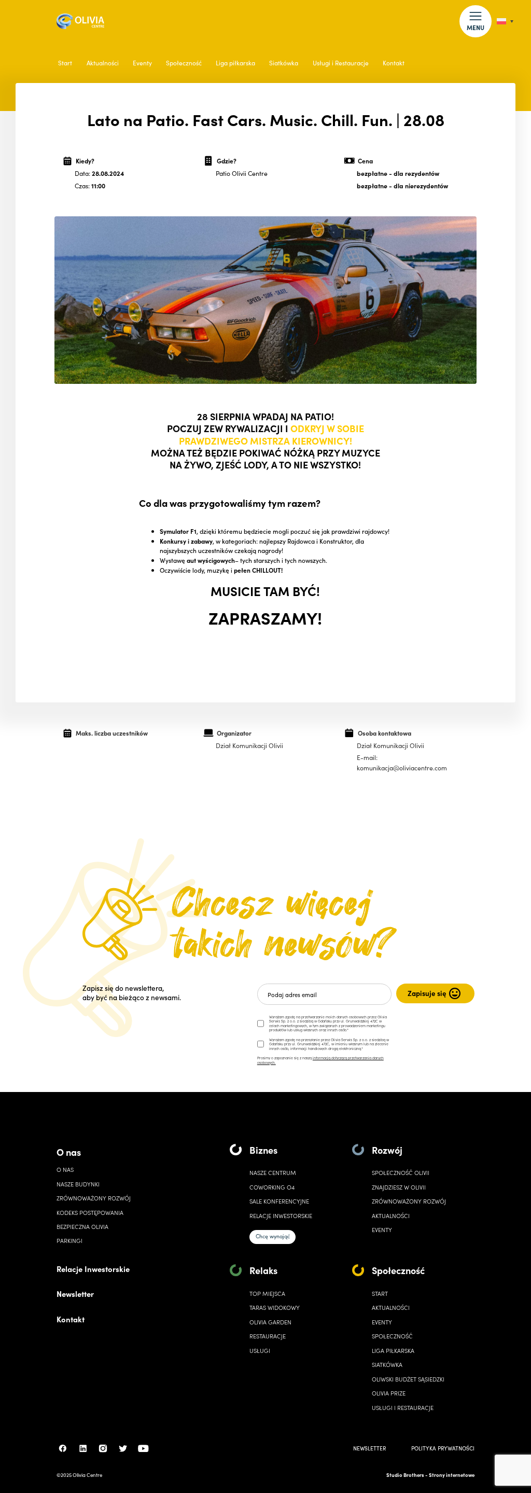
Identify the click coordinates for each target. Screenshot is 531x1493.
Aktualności (103, 63)
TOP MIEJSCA (267, 1293)
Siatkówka (283, 63)
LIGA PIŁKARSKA (393, 1350)
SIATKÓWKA (387, 1364)
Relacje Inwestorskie (93, 1268)
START (380, 1293)
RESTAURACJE (267, 1336)
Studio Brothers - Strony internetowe (430, 1474)
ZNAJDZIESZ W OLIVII (399, 1187)
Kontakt (393, 63)
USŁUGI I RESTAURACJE (403, 1408)
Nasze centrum (272, 1173)
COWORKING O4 (272, 1187)
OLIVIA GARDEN (270, 1322)
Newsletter (75, 1293)
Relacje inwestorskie (280, 1216)
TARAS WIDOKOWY (274, 1307)
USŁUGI (259, 1350)
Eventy (142, 63)
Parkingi (69, 1241)
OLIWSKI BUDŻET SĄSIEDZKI (408, 1379)
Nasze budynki (78, 1184)
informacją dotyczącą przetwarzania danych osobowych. (320, 1060)
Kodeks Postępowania (90, 1212)
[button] (475, 21)
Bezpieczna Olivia (82, 1227)
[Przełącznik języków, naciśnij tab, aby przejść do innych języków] (505, 21)
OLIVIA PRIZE (389, 1393)
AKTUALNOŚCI (391, 1307)
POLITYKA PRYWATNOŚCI (442, 1448)
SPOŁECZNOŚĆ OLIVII (400, 1173)
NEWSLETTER (369, 1448)
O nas (69, 1151)
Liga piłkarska (235, 63)
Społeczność (184, 63)
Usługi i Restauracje (341, 63)
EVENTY (382, 1230)
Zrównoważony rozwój (94, 1198)
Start (65, 63)
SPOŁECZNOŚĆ (392, 1336)
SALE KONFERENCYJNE (279, 1201)
